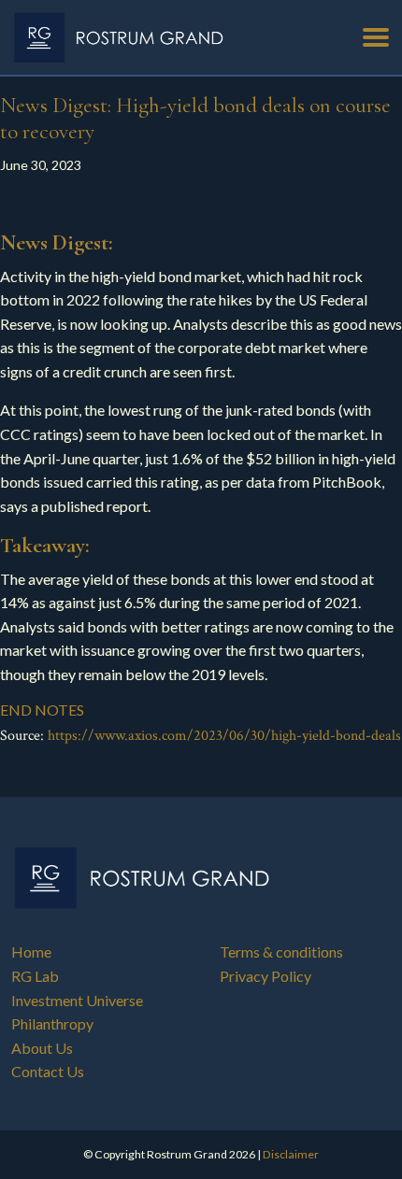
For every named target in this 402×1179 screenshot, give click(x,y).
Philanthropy (52, 1023)
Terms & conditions (281, 951)
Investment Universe (77, 1000)
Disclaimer (291, 1154)
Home (31, 951)
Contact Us (47, 1071)
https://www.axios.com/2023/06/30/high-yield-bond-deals (224, 736)
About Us (42, 1048)
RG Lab (35, 976)
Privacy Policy (265, 976)
